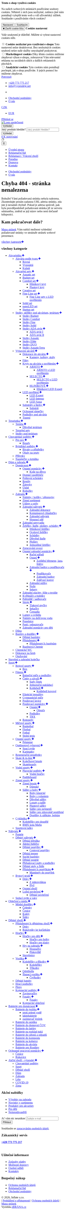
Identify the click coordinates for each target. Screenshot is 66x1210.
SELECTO (36, 376)
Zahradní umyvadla (33, 522)
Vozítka (20, 958)
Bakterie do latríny (25, 1028)
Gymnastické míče (33, 697)
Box (25, 668)
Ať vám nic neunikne (13, 1118)
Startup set (28, 309)
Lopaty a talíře (38, 802)
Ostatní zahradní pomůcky (37, 551)
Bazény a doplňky (25, 633)
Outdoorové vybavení (27, 745)
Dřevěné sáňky (38, 799)
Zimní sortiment (31, 500)
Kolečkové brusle (32, 761)
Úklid (26, 487)
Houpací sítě (36, 519)
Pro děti (12, 1109)
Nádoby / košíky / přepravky (38, 497)
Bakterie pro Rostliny (27, 1047)
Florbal (26, 729)
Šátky (26, 917)
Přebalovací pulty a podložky (39, 863)
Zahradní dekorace (40, 509)
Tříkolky (34, 967)
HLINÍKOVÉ (38, 385)
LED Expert (36, 395)
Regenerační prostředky (28, 754)
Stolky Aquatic (31, 338)
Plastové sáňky (38, 805)
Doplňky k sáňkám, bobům (45, 815)
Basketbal (28, 726)
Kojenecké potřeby (26, 990)
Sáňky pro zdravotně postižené (47, 812)
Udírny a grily (30, 503)
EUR (11, 113)
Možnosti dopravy (18, 1164)
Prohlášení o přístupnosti (16, 1200)
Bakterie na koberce (26, 1041)
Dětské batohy (23, 980)
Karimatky (28, 751)
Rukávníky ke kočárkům (36, 929)
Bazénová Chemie (33, 646)
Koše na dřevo (38, 471)
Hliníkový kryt (38, 284)
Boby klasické (37, 793)
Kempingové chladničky (43, 513)
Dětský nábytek (24, 837)
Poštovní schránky (33, 478)
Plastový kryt (37, 287)
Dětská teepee (30, 853)
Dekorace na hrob (25, 653)
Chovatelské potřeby (20, 436)
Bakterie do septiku (26, 1022)
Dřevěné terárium (32, 427)
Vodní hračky (37, 773)
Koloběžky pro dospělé (35, 821)
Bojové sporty (23, 665)
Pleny (18, 987)
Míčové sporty (23, 723)
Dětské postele (31, 859)
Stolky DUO (30, 344)
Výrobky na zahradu (19, 1099)
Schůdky (34, 535)
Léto (18, 1079)
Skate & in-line (24, 758)
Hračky (19, 932)
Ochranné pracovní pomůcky (25, 1050)
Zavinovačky (30, 993)
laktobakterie (30, 1015)
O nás (11, 101)
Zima (18, 1085)
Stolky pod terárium (26, 433)
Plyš (32, 885)
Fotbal (26, 732)
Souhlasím (22, 25)
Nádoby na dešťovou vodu (37, 618)
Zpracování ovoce (33, 548)
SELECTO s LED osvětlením (47, 381)
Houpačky (35, 948)
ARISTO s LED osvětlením (46, 371)
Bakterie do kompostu (27, 1037)
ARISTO (35, 366)
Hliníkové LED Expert (49, 389)
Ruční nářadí (37, 554)
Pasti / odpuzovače (33, 624)
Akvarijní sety (23, 271)
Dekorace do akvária (34, 354)
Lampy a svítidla (32, 614)
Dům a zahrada (17, 462)
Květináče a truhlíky (34, 595)
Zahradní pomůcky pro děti (38, 627)
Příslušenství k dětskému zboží (32, 923)
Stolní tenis (29, 735)
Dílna (18, 630)
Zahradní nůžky (38, 583)
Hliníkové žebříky (40, 529)
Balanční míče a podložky (37, 675)
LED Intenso (37, 398)
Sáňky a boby (31, 789)
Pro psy (20, 439)
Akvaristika (15, 255)
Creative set (29, 290)
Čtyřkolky (35, 977)
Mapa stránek (8, 229)
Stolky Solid (29, 325)
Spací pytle (29, 748)
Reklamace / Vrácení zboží (23, 155)
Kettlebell (35, 688)
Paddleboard (29, 777)
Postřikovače (44, 573)
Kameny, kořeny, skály (42, 357)
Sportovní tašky (24, 828)
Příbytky (20, 455)
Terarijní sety (22, 430)
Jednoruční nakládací (41, 684)
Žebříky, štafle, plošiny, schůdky (41, 525)
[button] (4, 107)
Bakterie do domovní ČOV (30, 1025)
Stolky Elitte (29, 341)
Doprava (13, 162)
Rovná (26, 261)
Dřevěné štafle (38, 538)
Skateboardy (29, 764)
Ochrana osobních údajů (22, 1184)
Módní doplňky (24, 904)
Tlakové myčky (38, 605)
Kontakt (12, 165)
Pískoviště (35, 952)
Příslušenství (30, 640)
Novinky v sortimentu (20, 1102)
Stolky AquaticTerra (34, 347)
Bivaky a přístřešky (33, 449)
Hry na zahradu (31, 945)
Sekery (33, 589)
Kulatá (26, 268)
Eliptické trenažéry (33, 694)
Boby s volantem (39, 796)
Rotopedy (28, 719)
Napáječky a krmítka (27, 459)
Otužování (21, 656)
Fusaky (27, 996)
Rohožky (28, 490)
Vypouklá (28, 264)
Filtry (26, 360)
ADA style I (36, 331)
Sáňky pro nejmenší (41, 808)
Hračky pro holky (39, 939)
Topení (26, 417)
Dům (18, 1072)
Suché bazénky (31, 856)
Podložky (35, 713)
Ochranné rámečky (33, 411)
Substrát (34, 408)
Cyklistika (21, 818)
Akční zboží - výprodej (21, 1060)
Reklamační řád (17, 152)
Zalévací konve (45, 579)
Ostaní (33, 557)
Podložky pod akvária (35, 414)
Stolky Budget (31, 315)
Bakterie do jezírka (26, 1009)
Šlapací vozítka (31, 974)
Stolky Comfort (31, 319)
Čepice (26, 910)
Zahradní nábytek (33, 506)
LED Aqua (36, 401)
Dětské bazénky (31, 637)
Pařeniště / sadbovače (34, 598)
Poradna (13, 159)
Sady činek (36, 681)
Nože (33, 586)
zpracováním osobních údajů (33, 1128)
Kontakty (13, 1171)
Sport (11, 662)
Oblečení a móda (18, 901)
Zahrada (20, 494)
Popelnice (28, 621)
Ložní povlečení (32, 891)
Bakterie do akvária (26, 1044)
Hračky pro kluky (39, 942)
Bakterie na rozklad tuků (29, 1031)
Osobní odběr (16, 1168)
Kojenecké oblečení (34, 1002)
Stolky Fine (29, 322)
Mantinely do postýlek (42, 872)
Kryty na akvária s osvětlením (39, 363)
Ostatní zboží (30, 888)
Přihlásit (7, 1122)
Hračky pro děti (32, 936)
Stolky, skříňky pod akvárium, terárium (37, 312)
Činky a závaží (31, 678)
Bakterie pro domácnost (22, 1006)
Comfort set (29, 280)
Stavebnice (29, 955)
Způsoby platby (17, 1161)
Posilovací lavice (32, 700)
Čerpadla (35, 611)
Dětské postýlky (32, 847)
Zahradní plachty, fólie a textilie (40, 592)
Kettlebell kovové (46, 691)
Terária (19, 424)
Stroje (26, 602)
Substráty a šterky (33, 404)
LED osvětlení (31, 392)
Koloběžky (36, 964)
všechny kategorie (11, 241)
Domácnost (22, 465)
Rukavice (20, 1057)
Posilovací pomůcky (34, 703)
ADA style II (37, 334)
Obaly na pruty (31, 452)
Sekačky (34, 608)
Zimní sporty (22, 780)
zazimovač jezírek (32, 1018)
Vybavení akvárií (25, 350)
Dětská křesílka (31, 840)
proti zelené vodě (32, 1012)
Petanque (28, 742)
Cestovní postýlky (40, 850)
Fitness (19, 672)
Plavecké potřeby (32, 770)
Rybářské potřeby (25, 446)
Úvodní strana (16, 149)
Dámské (34, 786)
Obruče (41, 710)
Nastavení (8, 25)
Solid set (27, 303)
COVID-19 (21, 1082)
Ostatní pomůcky (32, 468)
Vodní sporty (22, 767)
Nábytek (13, 831)
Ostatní (34, 707)
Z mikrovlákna (38, 882)
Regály (26, 481)
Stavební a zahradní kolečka (24, 659)
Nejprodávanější (17, 1112)
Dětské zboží (16, 920)
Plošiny (34, 541)
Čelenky (27, 907)
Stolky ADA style (33, 328)
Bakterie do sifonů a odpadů (31, 1034)
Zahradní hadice (46, 576)
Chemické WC (23, 649)
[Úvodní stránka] (12, 122)
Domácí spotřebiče (33, 474)
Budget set (28, 277)
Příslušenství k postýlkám (37, 869)
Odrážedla (28, 971)
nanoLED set (30, 306)
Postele (19, 834)
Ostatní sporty (23, 738)
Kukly (26, 913)
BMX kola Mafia (32, 824)
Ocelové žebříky (39, 532)
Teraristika (14, 420)
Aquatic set (29, 274)
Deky (26, 878)
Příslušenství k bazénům (43, 643)
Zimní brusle (30, 783)
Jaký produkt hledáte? (13, 129)
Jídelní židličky (31, 843)
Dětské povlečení (39, 894)
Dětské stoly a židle (33, 866)
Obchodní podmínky (20, 97)
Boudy (26, 443)
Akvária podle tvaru (26, 258)
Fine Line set (30, 293)
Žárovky (27, 484)
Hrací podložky (24, 983)
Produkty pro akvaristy (21, 1105)
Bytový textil (23, 875)
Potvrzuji (6, 76)
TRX (32, 716)
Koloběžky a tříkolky (35, 961)
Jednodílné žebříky (40, 544)
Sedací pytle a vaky (26, 898)
